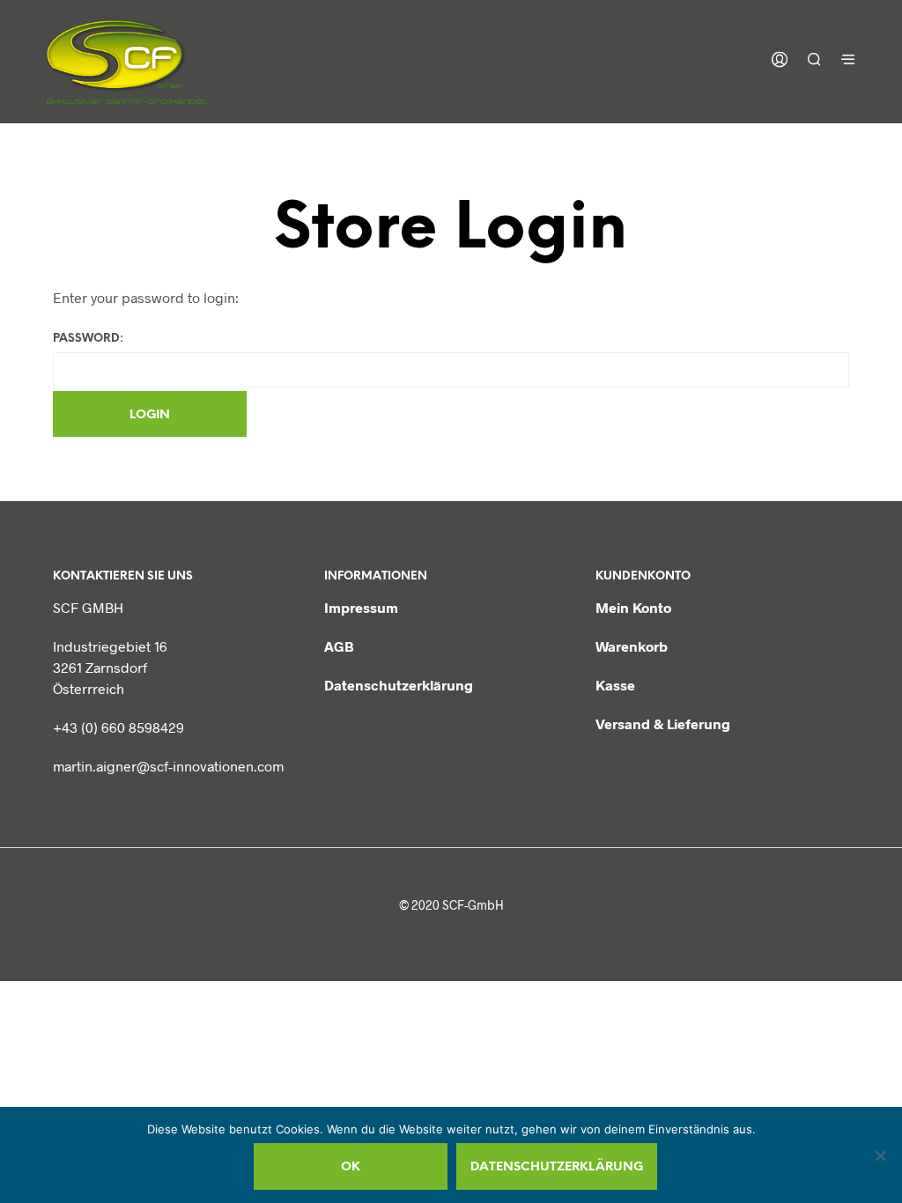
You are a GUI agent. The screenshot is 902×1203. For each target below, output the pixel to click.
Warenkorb (631, 646)
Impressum (361, 607)
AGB (339, 646)
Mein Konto (633, 607)
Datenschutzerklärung (398, 684)
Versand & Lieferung (662, 723)
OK (350, 1167)
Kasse (615, 684)
